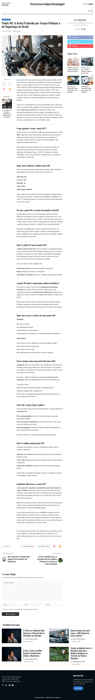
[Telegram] (89, 4)
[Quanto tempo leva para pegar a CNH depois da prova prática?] (59, 636)
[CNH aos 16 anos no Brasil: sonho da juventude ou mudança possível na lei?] (87, 61)
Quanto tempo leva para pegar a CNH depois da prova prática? (80, 633)
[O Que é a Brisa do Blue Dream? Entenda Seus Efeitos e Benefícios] (11, 654)
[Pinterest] (4, 89)
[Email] (10, 89)
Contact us (81, 23)
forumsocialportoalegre (47, 4)
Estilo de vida (6, 19)
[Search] (92, 11)
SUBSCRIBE (78, 688)
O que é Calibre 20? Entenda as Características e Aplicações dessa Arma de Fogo (7, 114)
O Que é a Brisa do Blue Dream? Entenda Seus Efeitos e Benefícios (32, 653)
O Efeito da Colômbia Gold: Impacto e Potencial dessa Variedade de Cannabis (34, 633)
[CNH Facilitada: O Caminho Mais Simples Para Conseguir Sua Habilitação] (87, 80)
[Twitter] (86, 4)
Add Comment (17, 31)
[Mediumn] (91, 4)
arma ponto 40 (22, 80)
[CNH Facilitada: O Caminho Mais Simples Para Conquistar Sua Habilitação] (73, 80)
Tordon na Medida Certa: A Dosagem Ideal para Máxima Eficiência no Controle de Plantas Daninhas (81, 653)
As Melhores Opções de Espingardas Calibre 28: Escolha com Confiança (73, 69)
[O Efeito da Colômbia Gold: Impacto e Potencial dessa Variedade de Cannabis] (11, 636)
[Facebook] (84, 4)
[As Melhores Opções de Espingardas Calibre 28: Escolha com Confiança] (73, 61)
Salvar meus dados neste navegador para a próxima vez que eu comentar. (21, 609)
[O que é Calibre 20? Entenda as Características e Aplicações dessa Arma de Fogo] (7, 104)
